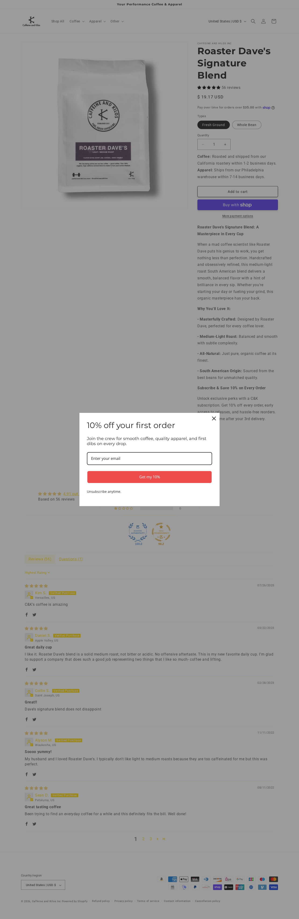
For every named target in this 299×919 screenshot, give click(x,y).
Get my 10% (149, 476)
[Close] (214, 418)
